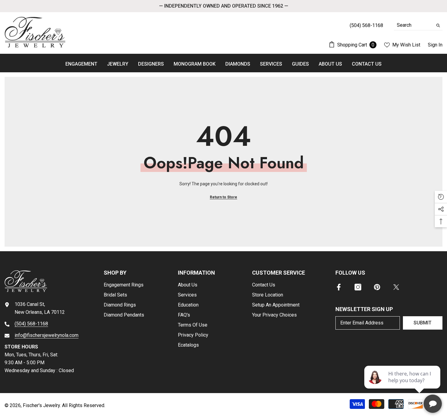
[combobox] (413, 25)
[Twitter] (396, 287)
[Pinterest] (377, 287)
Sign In (435, 45)
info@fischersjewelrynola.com (46, 335)
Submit (422, 323)
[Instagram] (358, 287)
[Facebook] (338, 287)
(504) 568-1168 (31, 324)
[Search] (418, 25)
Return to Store (223, 197)
